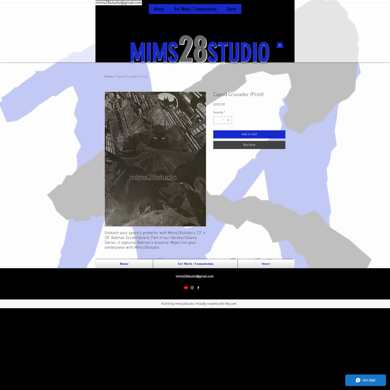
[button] (279, 44)
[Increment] (228, 120)
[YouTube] (186, 288)
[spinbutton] (222, 120)
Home (109, 77)
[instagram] (192, 288)
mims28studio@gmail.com (118, 2)
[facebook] (198, 288)
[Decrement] (216, 120)
